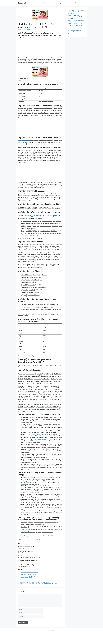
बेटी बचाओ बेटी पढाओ (26, 529)
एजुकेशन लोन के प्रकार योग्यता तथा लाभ (29, 572)
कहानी (67, 3)
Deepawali (22, 3)
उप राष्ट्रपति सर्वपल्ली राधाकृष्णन (36, 215)
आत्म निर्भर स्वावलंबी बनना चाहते (39, 434)
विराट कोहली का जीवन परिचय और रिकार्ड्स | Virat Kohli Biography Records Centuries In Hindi (76, 12)
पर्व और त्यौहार (74, 3)
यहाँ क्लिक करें (37, 539)
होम (33, 3)
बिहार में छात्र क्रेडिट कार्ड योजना (28, 576)
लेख (24, 581)
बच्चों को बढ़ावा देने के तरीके (26, 577)
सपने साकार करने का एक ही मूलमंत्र (42, 439)
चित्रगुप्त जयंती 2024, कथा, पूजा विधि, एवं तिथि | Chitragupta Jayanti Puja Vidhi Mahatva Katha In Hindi (38, 583)
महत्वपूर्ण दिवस (21, 581)
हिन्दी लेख (82, 3)
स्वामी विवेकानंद (40, 406)
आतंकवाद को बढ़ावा (45, 451)
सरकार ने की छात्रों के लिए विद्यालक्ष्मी (28, 574)
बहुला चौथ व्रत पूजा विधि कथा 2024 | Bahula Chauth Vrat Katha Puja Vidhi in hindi (34, 582)
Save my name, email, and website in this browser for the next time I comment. (38, 619)
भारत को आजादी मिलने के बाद (24, 140)
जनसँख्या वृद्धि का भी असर (29, 482)
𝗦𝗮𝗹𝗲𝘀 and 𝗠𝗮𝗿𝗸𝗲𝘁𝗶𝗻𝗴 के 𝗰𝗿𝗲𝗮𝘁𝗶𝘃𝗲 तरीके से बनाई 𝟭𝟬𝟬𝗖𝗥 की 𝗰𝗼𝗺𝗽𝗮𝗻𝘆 (75, 17)
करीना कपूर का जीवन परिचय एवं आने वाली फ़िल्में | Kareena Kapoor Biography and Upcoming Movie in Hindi (76, 22)
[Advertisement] (40, 48)
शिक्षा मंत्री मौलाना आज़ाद (32, 217)
